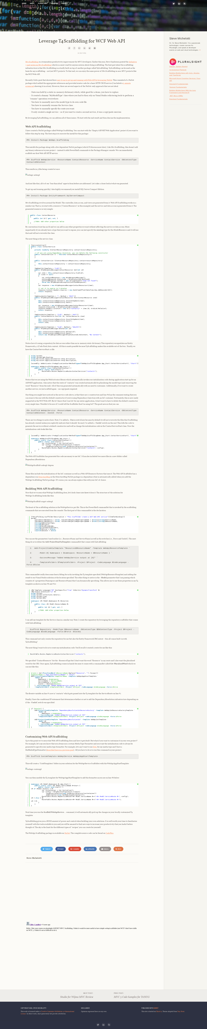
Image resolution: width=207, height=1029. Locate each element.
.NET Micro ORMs (176, 96)
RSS (119, 849)
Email (106, 849)
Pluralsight (43, 3)
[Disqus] (81, 890)
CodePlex (109, 833)
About (32, 3)
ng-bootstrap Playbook (177, 70)
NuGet (67, 833)
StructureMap (44, 477)
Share (76, 849)
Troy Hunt (180, 1011)
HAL (95, 747)
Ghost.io (159, 1011)
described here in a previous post (60, 750)
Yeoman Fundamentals (178, 87)
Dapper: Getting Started (178, 66)
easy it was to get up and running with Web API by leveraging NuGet (84, 80)
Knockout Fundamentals (178, 99)
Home (24, 3)
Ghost (156, 1008)
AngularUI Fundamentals (178, 84)
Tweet (47, 849)
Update (90, 849)
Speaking (54, 3)
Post (61, 849)
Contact (65, 3)
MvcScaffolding (32, 62)
